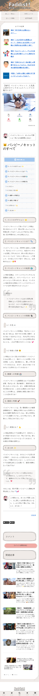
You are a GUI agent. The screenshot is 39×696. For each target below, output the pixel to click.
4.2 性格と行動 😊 (12, 190)
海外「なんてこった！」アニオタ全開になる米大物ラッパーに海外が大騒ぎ (23, 53)
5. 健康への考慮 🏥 (14, 195)
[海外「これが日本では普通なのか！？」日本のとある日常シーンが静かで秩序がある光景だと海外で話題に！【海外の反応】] (6, 42)
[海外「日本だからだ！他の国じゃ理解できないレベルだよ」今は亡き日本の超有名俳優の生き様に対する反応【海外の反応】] (6, 64)
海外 (13, 522)
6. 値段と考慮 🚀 (13, 200)
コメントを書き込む (20, 545)
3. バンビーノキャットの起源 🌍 (18, 176)
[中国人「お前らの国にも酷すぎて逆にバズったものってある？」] (6, 75)
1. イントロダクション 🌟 (16, 166)
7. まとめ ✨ (12, 210)
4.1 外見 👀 (10, 186)
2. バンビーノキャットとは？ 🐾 (18, 171)
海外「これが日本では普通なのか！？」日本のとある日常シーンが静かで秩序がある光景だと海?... (23, 42)
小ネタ (7, 522)
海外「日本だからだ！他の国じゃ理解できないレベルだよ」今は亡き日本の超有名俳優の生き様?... (23, 65)
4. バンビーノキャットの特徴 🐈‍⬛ (18, 181)
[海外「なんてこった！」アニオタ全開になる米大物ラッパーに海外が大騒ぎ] (6, 53)
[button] (30, 120)
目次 (18, 159)
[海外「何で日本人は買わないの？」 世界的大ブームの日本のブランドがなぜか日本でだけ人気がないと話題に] (6, 32)
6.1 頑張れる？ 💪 (12, 205)
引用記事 (33, 515)
